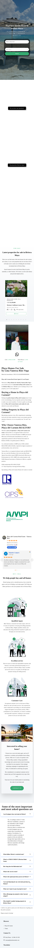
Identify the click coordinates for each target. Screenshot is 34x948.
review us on (11, 547)
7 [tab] (21, 319)
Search (17, 53)
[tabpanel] (16, 298)
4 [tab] (14, 319)
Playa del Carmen (9, 925)
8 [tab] (23, 319)
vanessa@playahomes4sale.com (12, 940)
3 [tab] (11, 319)
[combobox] (17, 49)
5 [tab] (16, 319)
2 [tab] (9, 319)
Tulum (6, 928)
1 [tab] (7, 319)
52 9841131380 (11, 359)
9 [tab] (25, 319)
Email (17, 313)
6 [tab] (18, 319)
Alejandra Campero (14, 552)
